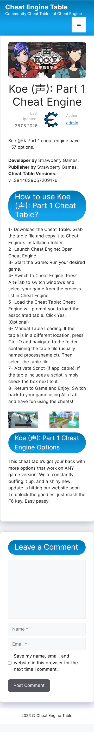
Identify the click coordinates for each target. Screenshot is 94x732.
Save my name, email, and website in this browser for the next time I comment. (46, 662)
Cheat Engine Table (36, 7)
